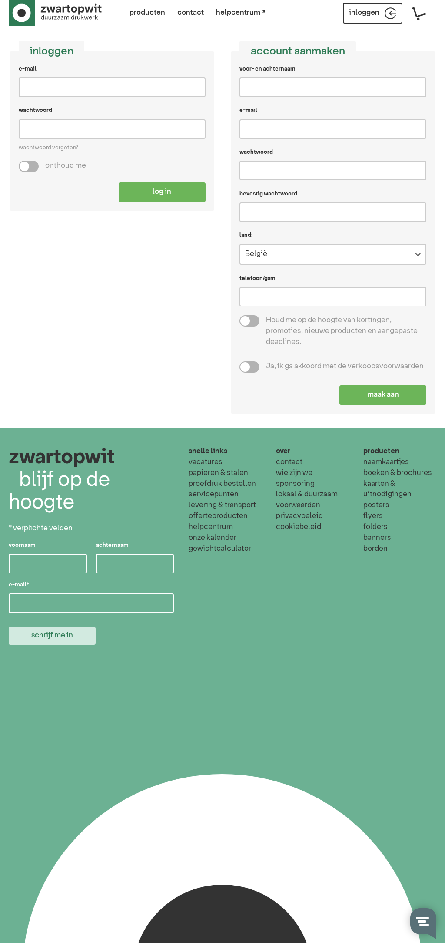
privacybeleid (299, 516)
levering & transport (222, 505)
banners (377, 538)
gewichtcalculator (220, 548)
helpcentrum (211, 527)
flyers (373, 516)
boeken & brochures (397, 473)
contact (190, 13)
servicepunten (214, 494)
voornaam (22, 545)
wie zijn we (294, 473)
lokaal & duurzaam (307, 494)
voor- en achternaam (267, 69)
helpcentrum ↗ (241, 13)
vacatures (205, 462)
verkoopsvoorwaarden (386, 366)
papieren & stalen (218, 473)
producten (147, 13)
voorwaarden (298, 505)
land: (246, 235)
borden (375, 548)
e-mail (28, 69)
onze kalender (212, 538)
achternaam (112, 545)
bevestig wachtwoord (268, 194)
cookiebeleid (298, 527)
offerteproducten (218, 516)
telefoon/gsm (257, 278)
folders (375, 527)
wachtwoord (35, 110)
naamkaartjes (386, 462)
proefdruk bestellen (222, 484)
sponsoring (295, 484)
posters (376, 505)
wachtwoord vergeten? (48, 148)
